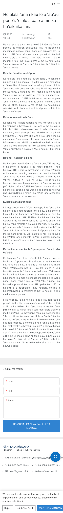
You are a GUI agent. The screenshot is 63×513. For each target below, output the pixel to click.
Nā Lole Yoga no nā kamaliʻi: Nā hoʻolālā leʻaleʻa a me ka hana (18, 471)
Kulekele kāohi (15, 501)
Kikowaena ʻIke (32, 450)
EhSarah (8, 450)
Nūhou (19, 450)
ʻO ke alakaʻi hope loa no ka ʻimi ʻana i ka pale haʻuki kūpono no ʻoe (47, 458)
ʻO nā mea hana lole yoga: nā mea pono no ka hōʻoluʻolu (18, 464)
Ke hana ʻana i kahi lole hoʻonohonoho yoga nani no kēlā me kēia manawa (47, 471)
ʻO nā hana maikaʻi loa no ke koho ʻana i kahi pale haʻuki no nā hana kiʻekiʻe (47, 464)
